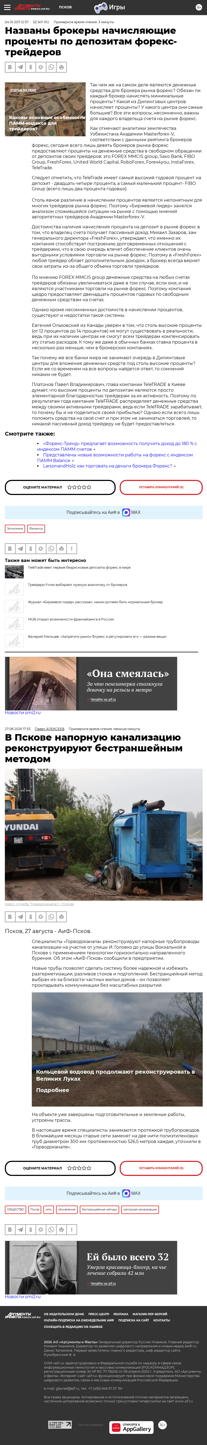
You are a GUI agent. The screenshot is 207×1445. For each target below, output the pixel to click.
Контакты (161, 1320)
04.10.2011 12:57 (17, 22)
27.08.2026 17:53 (17, 729)
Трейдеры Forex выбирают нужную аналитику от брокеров (77, 585)
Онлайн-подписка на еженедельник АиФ (79, 1320)
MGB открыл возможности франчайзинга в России (71, 619)
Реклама (120, 1314)
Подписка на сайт (133, 1320)
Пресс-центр (98, 1314)
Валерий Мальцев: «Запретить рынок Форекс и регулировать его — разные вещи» (97, 637)
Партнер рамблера (90, 1424)
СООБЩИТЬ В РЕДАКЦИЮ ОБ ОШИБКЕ (73, 1327)
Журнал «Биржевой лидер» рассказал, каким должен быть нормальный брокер (95, 602)
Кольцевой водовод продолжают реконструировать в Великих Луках (115, 1075)
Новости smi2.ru (23, 712)
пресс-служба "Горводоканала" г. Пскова (39, 904)
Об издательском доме (64, 1314)
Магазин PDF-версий (150, 1314)
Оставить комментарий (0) (161, 487)
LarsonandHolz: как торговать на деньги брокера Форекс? (107, 466)
